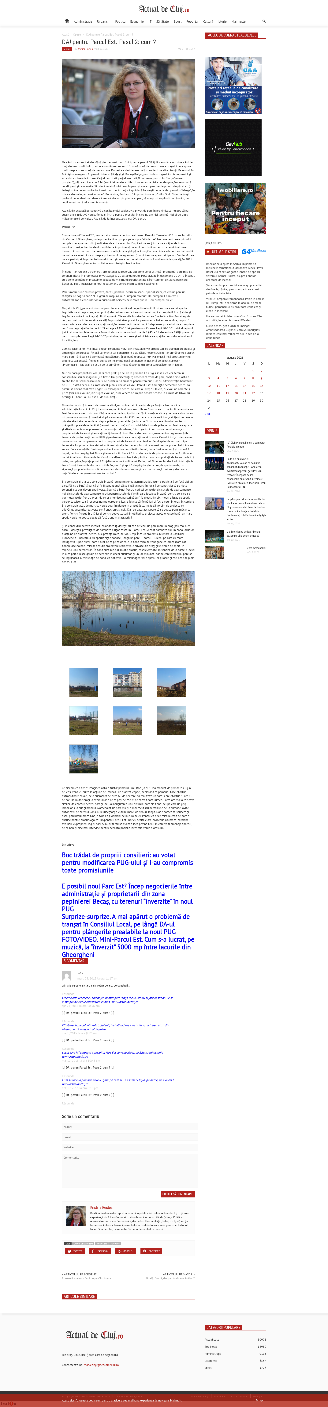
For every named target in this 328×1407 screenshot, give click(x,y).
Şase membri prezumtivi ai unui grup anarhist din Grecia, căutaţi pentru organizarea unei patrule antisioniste (234, 289)
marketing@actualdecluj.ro (101, 1365)
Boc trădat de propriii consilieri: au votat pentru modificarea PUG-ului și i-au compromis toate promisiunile (127, 862)
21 (244, 393)
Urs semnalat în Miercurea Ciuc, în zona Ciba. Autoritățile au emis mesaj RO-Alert (234, 318)
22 (253, 393)
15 (253, 386)
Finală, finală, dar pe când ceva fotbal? (170, 1278)
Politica (120, 21)
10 (209, 386)
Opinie (77, 34)
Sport (178, 21)
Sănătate (162, 21)
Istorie (222, 21)
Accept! (260, 1400)
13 (236, 386)
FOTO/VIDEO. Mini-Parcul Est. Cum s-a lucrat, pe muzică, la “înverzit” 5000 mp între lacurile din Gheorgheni (128, 947)
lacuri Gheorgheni (83, 1244)
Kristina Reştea (85, 48)
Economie (137, 21)
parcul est (102, 1244)
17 (209, 393)
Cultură (208, 21)
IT (150, 21)
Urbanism (103, 21)
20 (236, 393)
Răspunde (68, 994)
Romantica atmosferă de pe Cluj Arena (86, 1278)
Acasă (65, 34)
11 (218, 386)
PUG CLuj (115, 1244)
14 (244, 386)
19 (227, 393)
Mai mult (176, 1400)
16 (261, 386)
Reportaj (192, 21)
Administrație (83, 21)
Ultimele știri (224, 251)
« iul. (207, 414)
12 (227, 386)
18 (218, 393)
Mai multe (239, 21)
